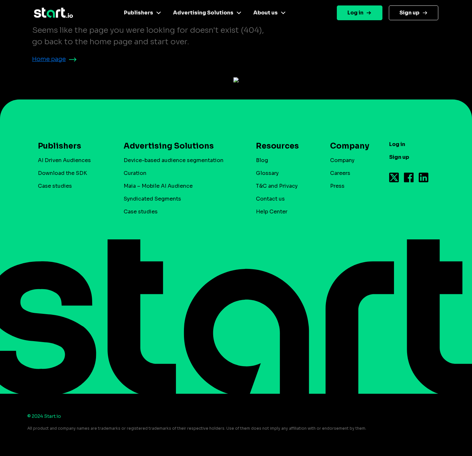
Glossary (267, 173)
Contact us (270, 198)
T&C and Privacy (277, 186)
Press (337, 186)
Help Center (271, 211)
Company (342, 160)
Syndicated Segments (152, 198)
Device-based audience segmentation (173, 160)
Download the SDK (62, 173)
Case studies (55, 186)
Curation (135, 173)
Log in (355, 12)
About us (265, 12)
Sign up (409, 12)
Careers (340, 173)
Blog (262, 160)
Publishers (138, 12)
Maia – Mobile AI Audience (158, 186)
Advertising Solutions (203, 12)
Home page (49, 59)
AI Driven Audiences (64, 160)
